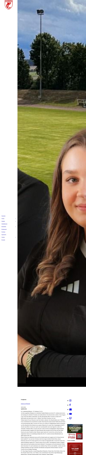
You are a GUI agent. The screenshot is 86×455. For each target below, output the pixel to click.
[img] (51, 193)
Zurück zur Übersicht (25, 403)
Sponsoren (4, 234)
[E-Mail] (70, 409)
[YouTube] (70, 414)
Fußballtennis (4, 224)
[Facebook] (70, 405)
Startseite (3, 216)
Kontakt (3, 240)
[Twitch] (70, 418)
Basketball (4, 226)
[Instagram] (70, 400)
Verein (3, 218)
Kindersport (4, 229)
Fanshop (3, 232)
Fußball (3, 221)
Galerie (3, 237)
